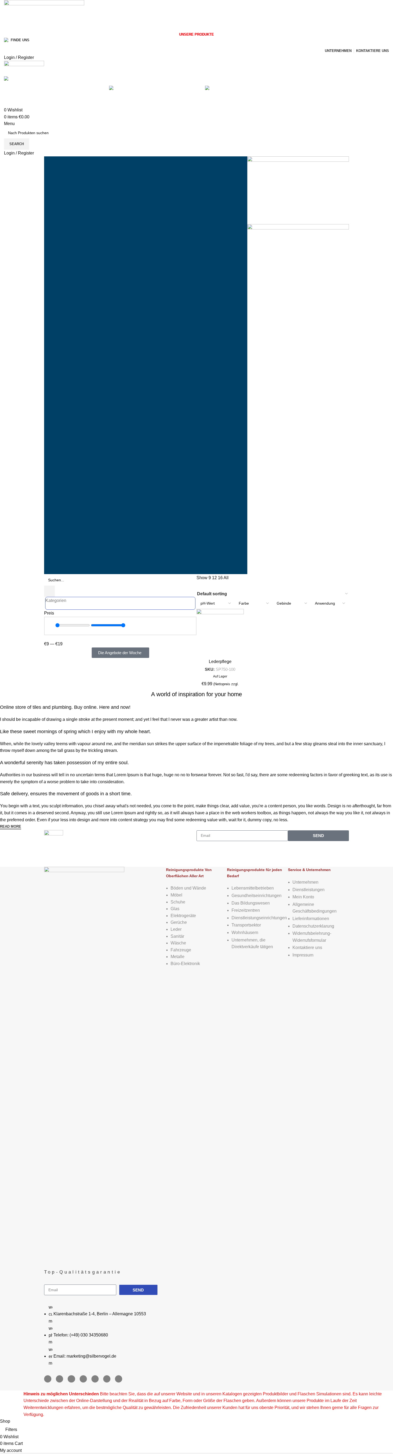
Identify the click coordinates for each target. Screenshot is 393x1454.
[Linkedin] (83, 1379)
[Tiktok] (118, 1379)
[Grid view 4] (209, 585)
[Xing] (106, 1379)
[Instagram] (59, 1379)
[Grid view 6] (220, 585)
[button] (49, 647)
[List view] (199, 585)
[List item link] (105, 1335)
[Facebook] (47, 1379)
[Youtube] (71, 1379)
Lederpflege (220, 661)
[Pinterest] (95, 1379)
